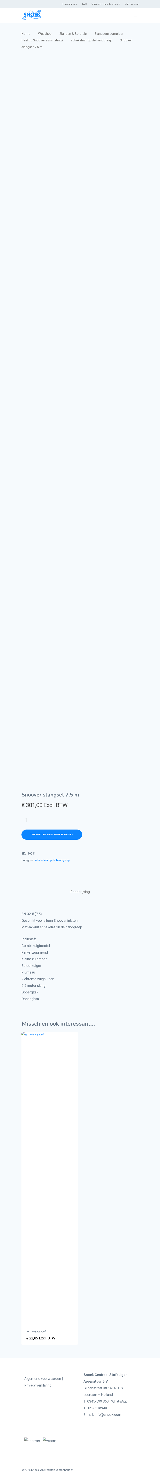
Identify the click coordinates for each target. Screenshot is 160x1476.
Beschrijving (80, 892)
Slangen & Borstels (73, 34)
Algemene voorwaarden (42, 1379)
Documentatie (69, 4)
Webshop (45, 34)
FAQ (84, 4)
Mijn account (132, 4)
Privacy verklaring (38, 1385)
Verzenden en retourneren (106, 4)
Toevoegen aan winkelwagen (51, 834)
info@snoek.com (108, 1415)
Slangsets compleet (108, 34)
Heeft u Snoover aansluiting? (42, 40)
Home (25, 34)
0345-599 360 (98, 1401)
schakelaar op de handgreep (91, 40)
